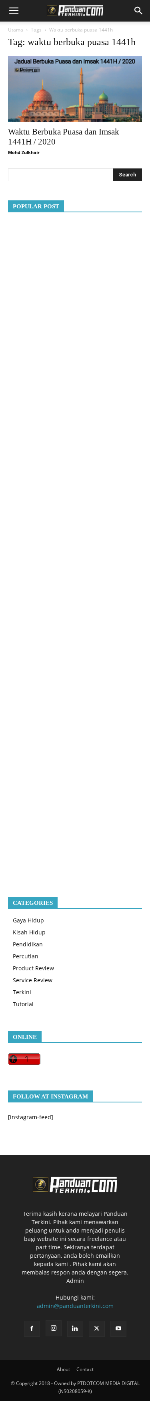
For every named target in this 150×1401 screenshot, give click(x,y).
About (63, 1369)
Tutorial (23, 1004)
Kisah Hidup (29, 932)
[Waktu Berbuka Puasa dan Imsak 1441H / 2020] (75, 89)
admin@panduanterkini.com (75, 1306)
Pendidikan (28, 944)
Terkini (22, 992)
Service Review (32, 980)
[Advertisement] (75, 548)
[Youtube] (118, 1329)
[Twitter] (97, 1329)
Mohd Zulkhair (24, 152)
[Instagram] (54, 1328)
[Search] (139, 11)
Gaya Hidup (28, 920)
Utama (15, 29)
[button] (13, 11)
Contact (85, 1369)
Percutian (25, 956)
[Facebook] (32, 1329)
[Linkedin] (75, 1329)
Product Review (33, 968)
